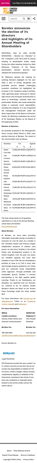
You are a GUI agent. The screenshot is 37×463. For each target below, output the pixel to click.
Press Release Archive (22, 451)
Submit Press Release (10, 455)
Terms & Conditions (27, 455)
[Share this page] (34, 19)
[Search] (24, 18)
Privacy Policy (28, 460)
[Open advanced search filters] (28, 18)
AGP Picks (5, 3)
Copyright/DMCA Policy (12, 460)
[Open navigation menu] (4, 19)
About (9, 451)
